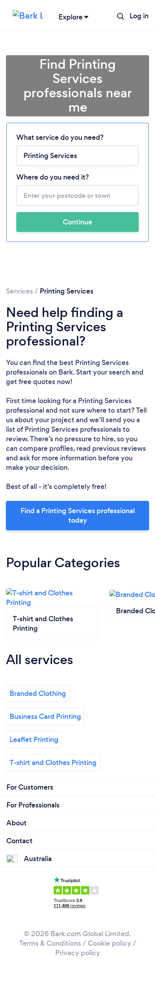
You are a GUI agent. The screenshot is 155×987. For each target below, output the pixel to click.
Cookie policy (109, 943)
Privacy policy (77, 953)
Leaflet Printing (34, 739)
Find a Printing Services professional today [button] (78, 515)
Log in (139, 16)
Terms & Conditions (50, 943)
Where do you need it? (52, 177)
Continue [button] (77, 222)
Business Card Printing (45, 716)
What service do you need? (60, 137)
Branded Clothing (38, 693)
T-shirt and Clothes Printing (53, 762)
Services (19, 291)
